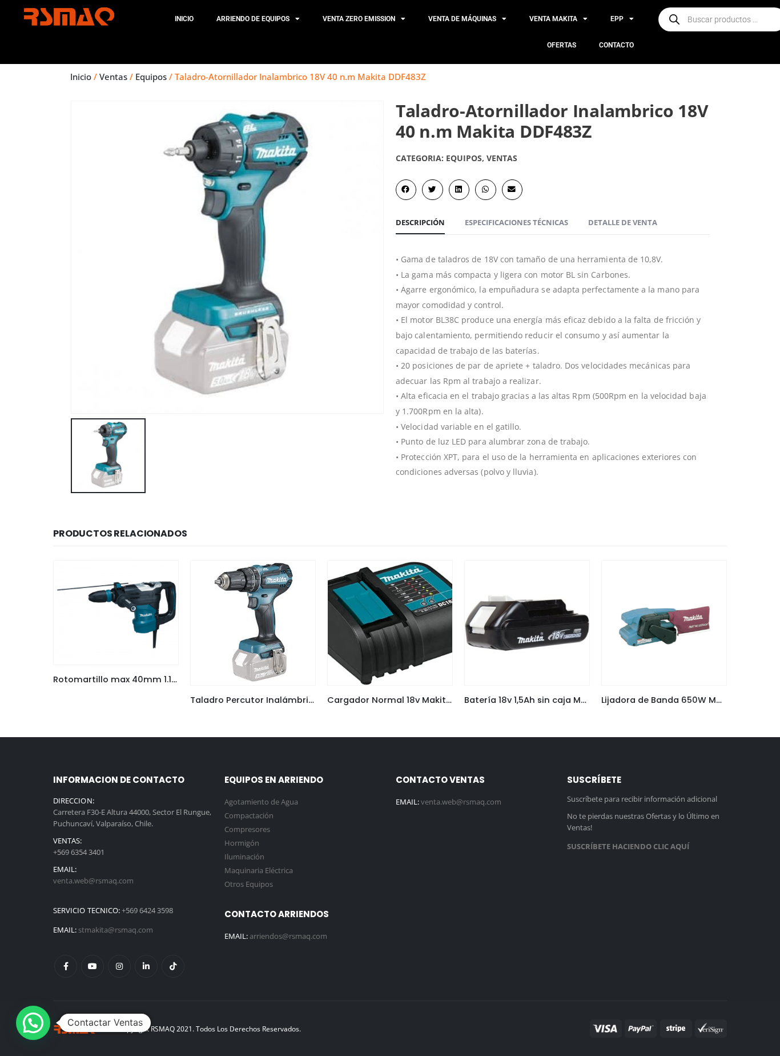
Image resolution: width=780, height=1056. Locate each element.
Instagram (119, 966)
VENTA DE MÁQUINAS (462, 19)
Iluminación (244, 856)
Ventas (113, 76)
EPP (617, 19)
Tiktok (173, 966)
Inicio (184, 19)
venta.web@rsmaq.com (93, 880)
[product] (116, 613)
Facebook (65, 966)
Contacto (616, 45)
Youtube (92, 966)
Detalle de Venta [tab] (622, 222)
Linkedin (146, 966)
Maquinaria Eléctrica (258, 870)
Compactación (249, 815)
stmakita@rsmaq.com (115, 930)
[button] (406, 189)
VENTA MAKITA (553, 19)
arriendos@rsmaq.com (288, 936)
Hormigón (241, 843)
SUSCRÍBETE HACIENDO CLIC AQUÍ (628, 846)
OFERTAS (561, 45)
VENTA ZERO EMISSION (359, 19)
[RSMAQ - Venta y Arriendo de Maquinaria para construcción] (76, 1028)
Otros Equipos (248, 884)
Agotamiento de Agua (261, 802)
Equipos (151, 76)
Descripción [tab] (420, 222)
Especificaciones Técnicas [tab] (516, 222)
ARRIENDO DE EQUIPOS (253, 19)
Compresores (247, 829)
